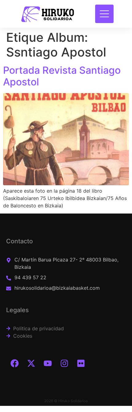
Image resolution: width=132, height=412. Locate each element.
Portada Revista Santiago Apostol (62, 76)
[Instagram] (64, 363)
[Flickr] (80, 363)
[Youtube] (47, 363)
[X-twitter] (31, 363)
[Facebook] (14, 363)
